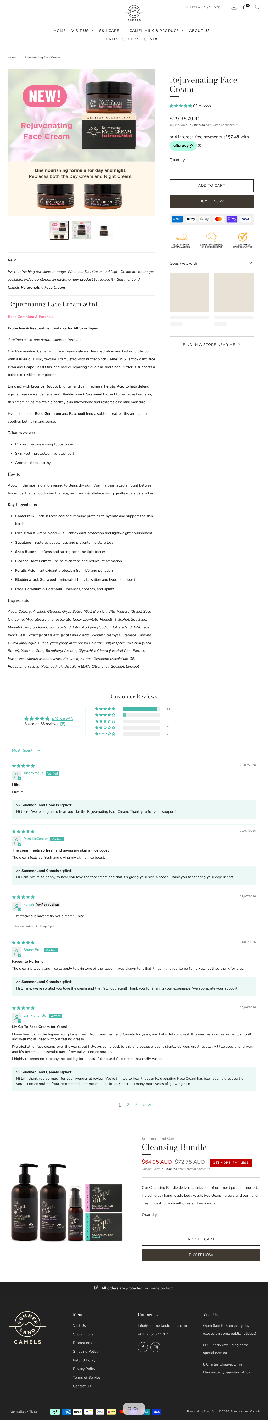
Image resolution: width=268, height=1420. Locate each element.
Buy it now (211, 201)
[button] (181, 105)
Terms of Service (86, 1377)
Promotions (82, 1342)
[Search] (257, 7)
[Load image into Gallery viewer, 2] (81, 230)
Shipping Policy (85, 1351)
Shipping (198, 125)
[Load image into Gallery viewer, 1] (59, 230)
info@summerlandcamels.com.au (165, 1325)
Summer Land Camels (161, 1138)
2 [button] (128, 1104)
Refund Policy (84, 1360)
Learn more (206, 1203)
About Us (199, 30)
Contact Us (82, 1386)
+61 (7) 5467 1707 (153, 1334)
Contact (153, 39)
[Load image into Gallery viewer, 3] (103, 230)
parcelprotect (161, 1288)
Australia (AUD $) (203, 7)
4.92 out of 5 (62, 718)
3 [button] (136, 1104)
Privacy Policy (84, 1368)
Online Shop (119, 39)
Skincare (109, 30)
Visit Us (80, 30)
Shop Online (83, 1334)
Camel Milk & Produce (154, 30)
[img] (23, 766)
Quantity (177, 159)
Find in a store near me (209, 344)
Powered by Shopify (200, 1411)
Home (60, 30)
